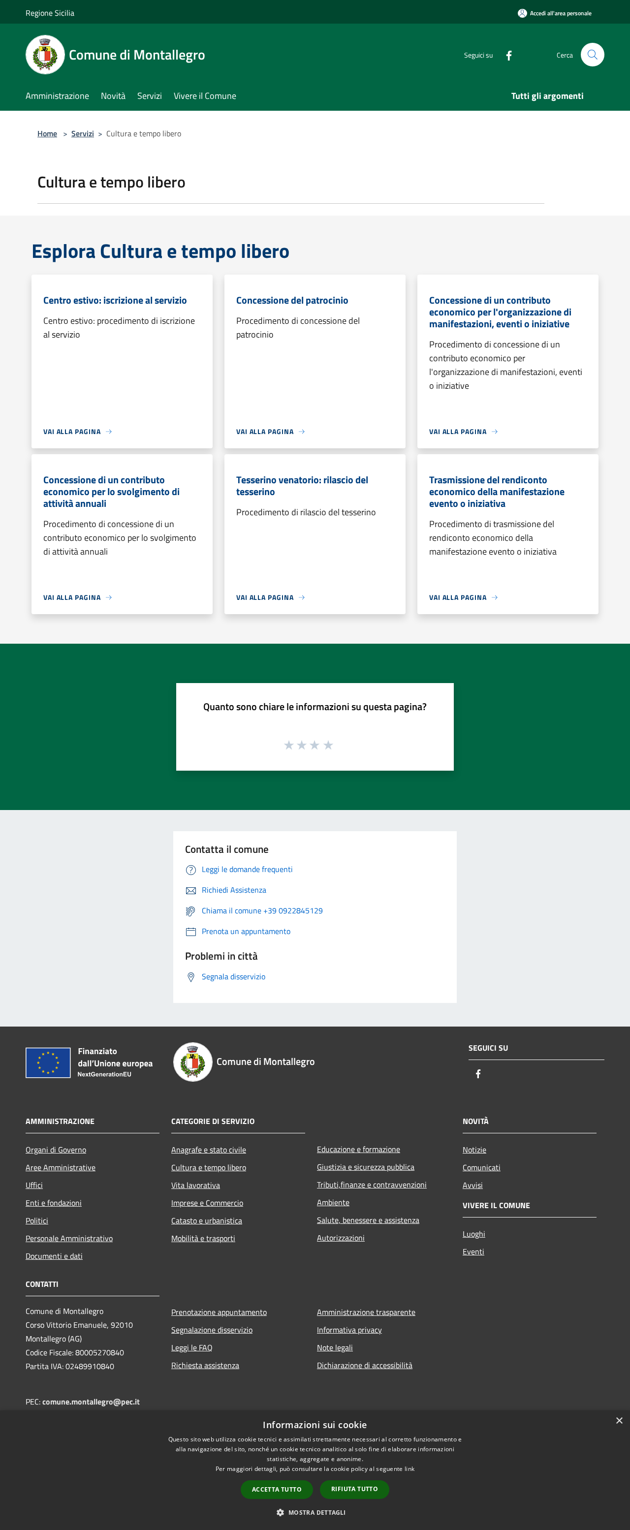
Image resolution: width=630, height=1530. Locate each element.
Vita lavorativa (195, 1185)
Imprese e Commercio (207, 1203)
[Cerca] (592, 54)
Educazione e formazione (358, 1149)
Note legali (335, 1347)
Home (47, 133)
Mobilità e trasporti (203, 1238)
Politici (37, 1220)
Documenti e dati (54, 1256)
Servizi (82, 133)
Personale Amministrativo (69, 1238)
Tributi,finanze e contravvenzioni (372, 1184)
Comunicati (482, 1167)
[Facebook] (505, 54)
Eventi (473, 1251)
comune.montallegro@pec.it (91, 1401)
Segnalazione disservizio (211, 1330)
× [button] (619, 1421)
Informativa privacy (349, 1330)
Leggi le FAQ (192, 1347)
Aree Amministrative (60, 1167)
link (409, 1469)
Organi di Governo (56, 1149)
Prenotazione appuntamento (219, 1312)
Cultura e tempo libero (208, 1167)
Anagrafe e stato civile (208, 1149)
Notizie (474, 1149)
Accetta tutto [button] (277, 1489)
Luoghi (474, 1234)
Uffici (34, 1185)
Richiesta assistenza (205, 1365)
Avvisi (473, 1185)
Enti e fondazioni (54, 1203)
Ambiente (333, 1202)
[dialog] (315, 1470)
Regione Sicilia (50, 13)
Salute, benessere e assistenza (368, 1220)
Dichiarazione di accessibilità (364, 1365)
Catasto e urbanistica (206, 1220)
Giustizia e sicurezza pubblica (365, 1167)
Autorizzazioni (341, 1238)
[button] (315, 1512)
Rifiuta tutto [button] (354, 1489)
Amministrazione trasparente (366, 1312)
